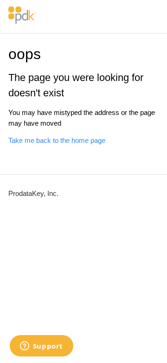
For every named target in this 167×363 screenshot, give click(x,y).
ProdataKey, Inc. (33, 193)
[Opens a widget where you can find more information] (41, 346)
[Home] (22, 21)
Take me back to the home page (56, 140)
